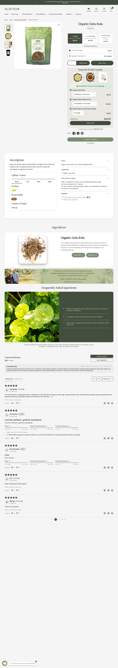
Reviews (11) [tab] (9, 379)
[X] (78, 133)
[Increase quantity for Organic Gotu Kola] (74, 63)
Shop (11, 19)
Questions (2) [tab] (18, 379)
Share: (69, 133)
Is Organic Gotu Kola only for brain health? (84, 317)
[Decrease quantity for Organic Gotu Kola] (69, 63)
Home (6, 14)
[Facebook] (74, 133)
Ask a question (102, 360)
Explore (68, 14)
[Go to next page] (65, 519)
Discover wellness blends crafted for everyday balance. (59, 2)
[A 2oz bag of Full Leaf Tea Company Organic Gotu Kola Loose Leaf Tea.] (58, 24)
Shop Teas (14, 14)
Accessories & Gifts (55, 14)
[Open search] (94, 379)
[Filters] (99, 379)
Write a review (102, 356)
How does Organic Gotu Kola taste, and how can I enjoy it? (87, 324)
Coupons (78, 14)
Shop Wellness (27, 14)
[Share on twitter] (108, 403)
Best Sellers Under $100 (20, 19)
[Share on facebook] (105, 403)
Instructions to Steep (68, 178)
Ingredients (65, 169)
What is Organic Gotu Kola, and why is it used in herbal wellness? (87, 309)
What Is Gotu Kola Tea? (70, 199)
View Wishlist (90, 143)
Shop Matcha (40, 14)
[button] (4, 663)
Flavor (63, 161)
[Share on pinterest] (112, 403)
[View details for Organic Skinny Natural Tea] (90, 77)
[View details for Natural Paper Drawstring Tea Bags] (103, 77)
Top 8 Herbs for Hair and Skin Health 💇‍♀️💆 (76, 197)
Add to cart (90, 123)
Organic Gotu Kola (90, 24)
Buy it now (102, 63)
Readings (64, 193)
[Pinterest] (82, 133)
